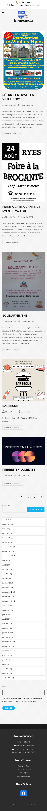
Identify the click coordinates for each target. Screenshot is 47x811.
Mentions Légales (23, 776)
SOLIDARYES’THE (15, 315)
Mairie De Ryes (10, 105)
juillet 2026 (6, 524)
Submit (8, 708)
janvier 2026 (6, 542)
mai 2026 (5, 529)
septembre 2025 (7, 556)
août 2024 (5, 605)
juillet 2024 (6, 610)
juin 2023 (5, 660)
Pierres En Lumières (18, 469)
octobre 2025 (6, 551)
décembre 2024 (7, 587)
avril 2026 (5, 533)
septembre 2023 (7, 651)
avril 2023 (5, 669)
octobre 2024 (6, 596)
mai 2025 (5, 565)
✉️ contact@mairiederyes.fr (24, 746)
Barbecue (10, 406)
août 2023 (5, 655)
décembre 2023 (7, 637)
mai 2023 (5, 664)
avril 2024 (5, 624)
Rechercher (6, 506)
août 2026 (5, 520)
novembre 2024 (7, 592)
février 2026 (6, 538)
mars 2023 (5, 673)
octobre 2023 (6, 646)
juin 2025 (5, 560)
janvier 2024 (6, 633)
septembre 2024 (7, 601)
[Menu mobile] (3, 13)
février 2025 (6, 578)
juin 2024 (5, 615)
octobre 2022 (6, 678)
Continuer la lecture (14, 132)
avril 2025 (5, 569)
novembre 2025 (7, 547)
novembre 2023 (7, 642)
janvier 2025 (6, 583)
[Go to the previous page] (21, 496)
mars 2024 (5, 628)
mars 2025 (5, 574)
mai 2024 (5, 619)
